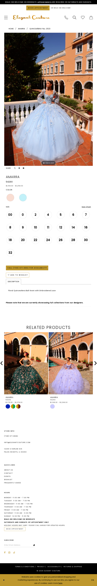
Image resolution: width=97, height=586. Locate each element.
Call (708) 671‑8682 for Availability (27, 268)
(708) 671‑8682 (11, 436)
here (60, 583)
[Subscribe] (34, 545)
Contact (8, 473)
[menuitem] (6, 17)
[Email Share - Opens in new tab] (23, 168)
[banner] (31, 17)
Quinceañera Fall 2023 (39, 29)
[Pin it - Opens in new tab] (19, 168)
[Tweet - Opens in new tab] (15, 168)
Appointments (44, 2)
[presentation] (26, 363)
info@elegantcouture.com (17, 442)
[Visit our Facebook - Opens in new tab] (4, 552)
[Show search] (74, 17)
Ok (93, 580)
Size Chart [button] (86, 207)
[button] (6, 17)
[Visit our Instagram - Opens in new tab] (9, 552)
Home (11, 29)
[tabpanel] (48, 99)
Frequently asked (12, 483)
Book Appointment (15, 529)
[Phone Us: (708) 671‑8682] (66, 17)
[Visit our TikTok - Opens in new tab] (14, 552)
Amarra (21, 29)
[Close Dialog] (3, 580)
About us (8, 470)
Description (13, 281)
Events (7, 476)
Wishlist (8, 480)
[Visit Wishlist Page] (83, 17)
